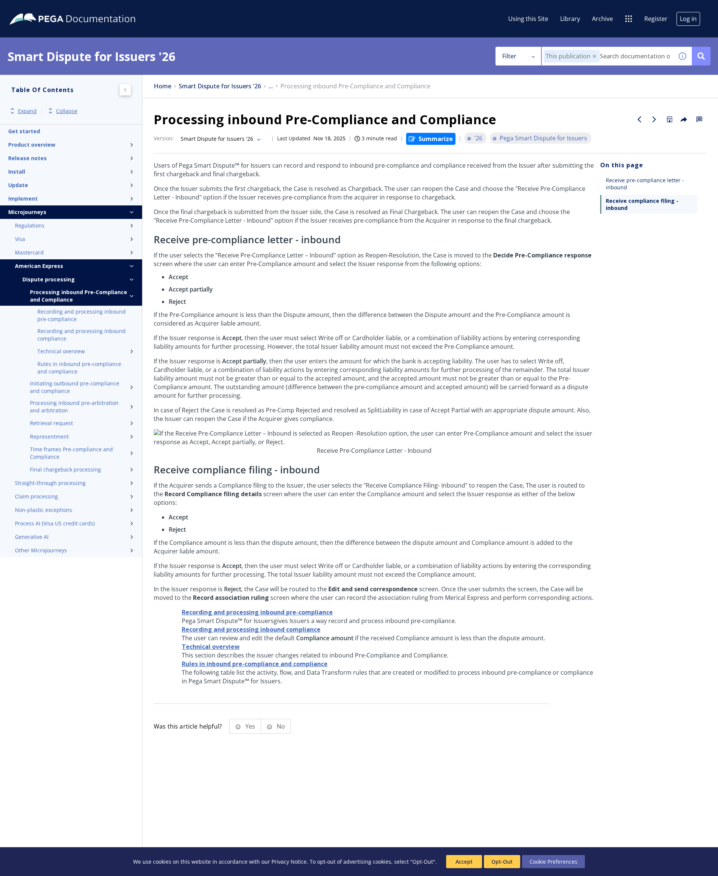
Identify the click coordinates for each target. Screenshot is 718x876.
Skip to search (90, 8)
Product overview (31, 144)
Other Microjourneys (41, 550)
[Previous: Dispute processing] (639, 119)
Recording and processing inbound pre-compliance (81, 315)
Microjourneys (27, 212)
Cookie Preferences (553, 861)
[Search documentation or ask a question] (701, 56)
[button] (594, 56)
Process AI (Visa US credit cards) (55, 523)
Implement (23, 198)
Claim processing (36, 496)
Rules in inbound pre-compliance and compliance (79, 367)
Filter (509, 56)
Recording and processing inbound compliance (81, 334)
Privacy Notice (289, 861)
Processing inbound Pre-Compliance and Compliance (78, 296)
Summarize (435, 139)
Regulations (30, 225)
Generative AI (32, 536)
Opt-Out (502, 861)
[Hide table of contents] (125, 89)
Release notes (27, 158)
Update (18, 185)
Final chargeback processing (65, 469)
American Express (39, 265)
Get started (24, 131)
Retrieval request (51, 423)
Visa (20, 238)
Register (656, 19)
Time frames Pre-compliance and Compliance (71, 453)
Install (16, 171)
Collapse (66, 111)
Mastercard (29, 252)
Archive (602, 19)
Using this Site (528, 19)
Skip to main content (33, 8)
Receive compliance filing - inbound (642, 204)
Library (570, 19)
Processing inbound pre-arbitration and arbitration (74, 406)
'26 (478, 138)
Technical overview (61, 351)
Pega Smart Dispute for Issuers (543, 138)
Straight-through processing (50, 482)
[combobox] (607, 56)
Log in (688, 19)
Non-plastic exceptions (43, 509)
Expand (27, 111)
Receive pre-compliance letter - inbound (645, 184)
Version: (164, 138)
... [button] (271, 86)
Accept (464, 861)
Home (162, 86)
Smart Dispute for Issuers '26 (220, 86)
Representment (49, 436)
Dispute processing (48, 279)
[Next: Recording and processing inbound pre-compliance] (654, 119)
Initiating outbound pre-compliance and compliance (74, 387)
